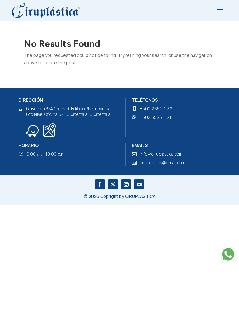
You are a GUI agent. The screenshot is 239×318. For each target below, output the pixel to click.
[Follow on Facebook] (100, 184)
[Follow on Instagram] (126, 184)
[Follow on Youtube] (139, 184)
